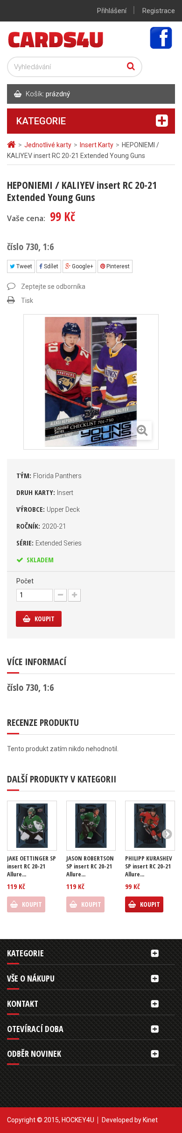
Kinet (150, 1120)
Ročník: (41, 526)
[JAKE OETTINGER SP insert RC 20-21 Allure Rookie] (32, 826)
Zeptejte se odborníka (53, 286)
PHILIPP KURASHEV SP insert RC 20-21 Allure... (148, 866)
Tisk (27, 300)
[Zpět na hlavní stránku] (12, 145)
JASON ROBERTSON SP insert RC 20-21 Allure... (90, 866)
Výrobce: (48, 509)
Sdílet (50, 266)
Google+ (81, 266)
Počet (25, 581)
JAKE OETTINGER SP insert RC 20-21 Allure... (31, 866)
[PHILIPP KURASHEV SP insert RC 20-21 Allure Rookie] (150, 826)
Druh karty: (44, 492)
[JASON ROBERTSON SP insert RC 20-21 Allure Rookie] (91, 826)
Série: (49, 542)
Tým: (49, 475)
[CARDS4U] (56, 39)
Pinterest (117, 266)
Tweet (23, 266)
